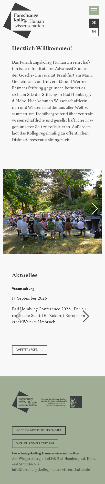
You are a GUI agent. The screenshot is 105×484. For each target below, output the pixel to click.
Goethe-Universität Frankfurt (38, 430)
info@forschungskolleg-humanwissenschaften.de (51, 469)
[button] (95, 208)
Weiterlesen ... (29, 349)
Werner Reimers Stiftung (35, 443)
